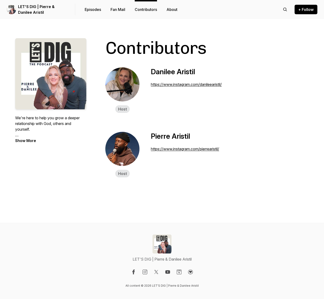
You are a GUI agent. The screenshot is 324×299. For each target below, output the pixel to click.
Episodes (93, 9)
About (172, 9)
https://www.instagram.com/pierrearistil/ (185, 149)
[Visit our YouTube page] (167, 272)
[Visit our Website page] (179, 272)
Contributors (146, 9)
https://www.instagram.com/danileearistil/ (186, 84)
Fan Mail (118, 9)
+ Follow (306, 9)
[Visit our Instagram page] (145, 272)
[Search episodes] (285, 9)
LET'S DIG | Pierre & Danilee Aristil (36, 9)
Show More (25, 140)
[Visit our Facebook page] (133, 272)
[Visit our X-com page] (156, 272)
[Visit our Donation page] (190, 272)
